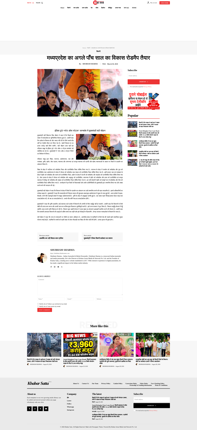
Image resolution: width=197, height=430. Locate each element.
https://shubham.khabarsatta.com (59, 253)
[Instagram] (54, 266)
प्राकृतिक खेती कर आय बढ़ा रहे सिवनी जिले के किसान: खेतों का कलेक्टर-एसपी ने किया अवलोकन (149, 153)
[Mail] (58, 266)
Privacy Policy (147, 86)
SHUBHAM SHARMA (90, 64)
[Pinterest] (84, 121)
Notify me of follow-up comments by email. (53, 304)
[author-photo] (28, 364)
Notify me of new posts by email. (50, 306)
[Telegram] (93, 121)
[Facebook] (74, 121)
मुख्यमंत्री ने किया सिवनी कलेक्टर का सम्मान (98, 238)
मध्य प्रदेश (94, 411)
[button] (40, 3)
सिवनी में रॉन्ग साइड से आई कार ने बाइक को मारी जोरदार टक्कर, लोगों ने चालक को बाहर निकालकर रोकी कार (149, 124)
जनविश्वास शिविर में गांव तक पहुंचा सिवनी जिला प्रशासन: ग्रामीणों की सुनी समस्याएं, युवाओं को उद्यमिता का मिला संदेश (116, 361)
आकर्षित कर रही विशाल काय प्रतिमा (51, 238)
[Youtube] (46, 408)
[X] (79, 121)
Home (84, 48)
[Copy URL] (98, 121)
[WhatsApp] (88, 121)
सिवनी (88, 48)
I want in (142, 81)
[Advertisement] (98, 25)
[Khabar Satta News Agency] (99, 2)
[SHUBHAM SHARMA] (42, 258)
